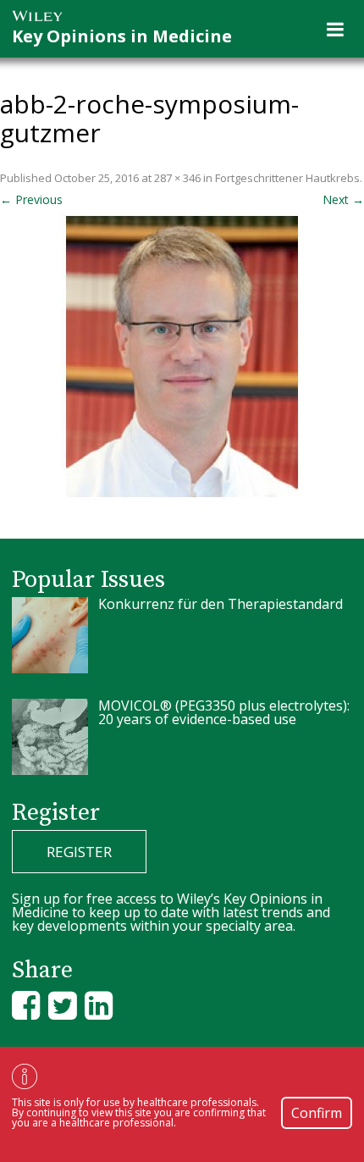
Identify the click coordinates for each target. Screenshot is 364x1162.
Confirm (316, 1113)
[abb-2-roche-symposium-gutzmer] (182, 358)
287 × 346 (177, 177)
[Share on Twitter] (62, 1005)
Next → (343, 199)
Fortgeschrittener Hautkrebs (287, 177)
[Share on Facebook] (26, 1005)
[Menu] (335, 29)
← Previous (31, 199)
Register (79, 851)
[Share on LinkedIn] (99, 1005)
